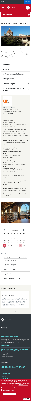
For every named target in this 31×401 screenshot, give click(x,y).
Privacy (4, 376)
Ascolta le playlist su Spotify (12, 278)
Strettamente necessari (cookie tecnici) (12, 388)
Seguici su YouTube (9, 274)
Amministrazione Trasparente (9, 336)
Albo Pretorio (5, 345)
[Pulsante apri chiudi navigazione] (3, 8)
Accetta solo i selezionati (10, 393)
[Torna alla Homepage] (2, 320)
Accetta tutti (26, 398)
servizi (27, 2)
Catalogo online (8, 78)
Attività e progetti (9, 83)
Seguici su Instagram (10, 265)
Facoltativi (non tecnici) (8, 390)
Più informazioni (23, 385)
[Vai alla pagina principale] (8, 7)
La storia (6, 69)
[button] (15, 14)
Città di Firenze (5, 2)
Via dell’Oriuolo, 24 (8, 113)
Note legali (5, 378)
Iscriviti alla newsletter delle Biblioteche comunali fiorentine (15, 259)
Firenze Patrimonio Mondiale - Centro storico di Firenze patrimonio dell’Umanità (14, 350)
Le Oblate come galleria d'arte (13, 74)
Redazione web (6, 374)
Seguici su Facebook (10, 269)
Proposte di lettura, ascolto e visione (13, 89)
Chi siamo (6, 64)
